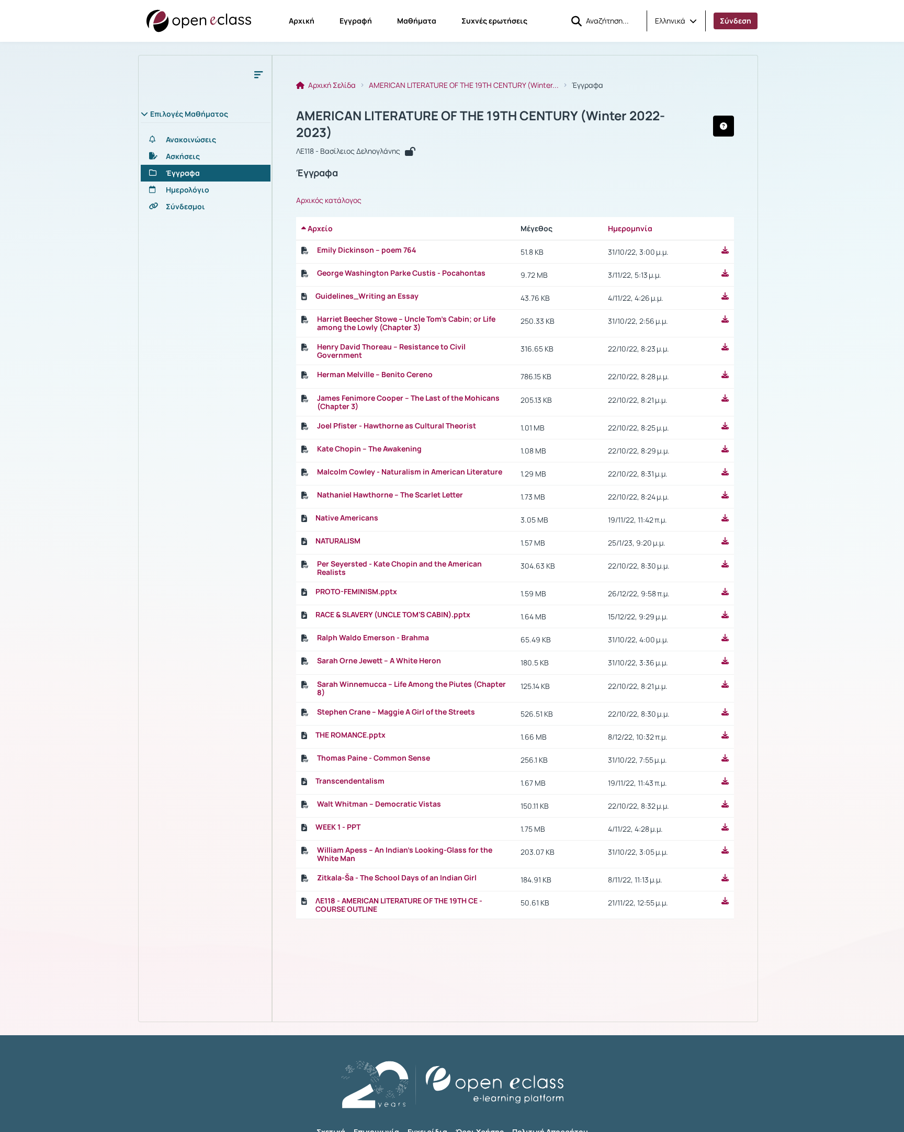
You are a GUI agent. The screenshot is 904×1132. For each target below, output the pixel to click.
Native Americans (346, 518)
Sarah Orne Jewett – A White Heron (379, 660)
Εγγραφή (356, 21)
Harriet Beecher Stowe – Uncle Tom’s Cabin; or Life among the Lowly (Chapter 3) (406, 323)
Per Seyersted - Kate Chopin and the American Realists (399, 568)
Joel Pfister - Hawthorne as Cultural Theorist (396, 426)
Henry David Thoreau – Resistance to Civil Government (391, 351)
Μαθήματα (416, 21)
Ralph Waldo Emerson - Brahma (373, 637)
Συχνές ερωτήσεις (494, 21)
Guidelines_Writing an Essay (367, 296)
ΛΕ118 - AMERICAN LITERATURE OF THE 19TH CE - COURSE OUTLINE (398, 905)
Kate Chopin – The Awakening (369, 449)
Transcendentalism (350, 781)
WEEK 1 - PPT (337, 827)
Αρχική (301, 21)
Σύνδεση (735, 21)
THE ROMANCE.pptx (350, 735)
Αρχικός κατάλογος (328, 200)
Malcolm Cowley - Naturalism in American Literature (409, 472)
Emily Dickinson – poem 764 (366, 250)
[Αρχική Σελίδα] (198, 21)
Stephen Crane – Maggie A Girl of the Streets (396, 712)
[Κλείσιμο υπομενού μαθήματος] (258, 74)
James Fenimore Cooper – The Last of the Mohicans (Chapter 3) (408, 402)
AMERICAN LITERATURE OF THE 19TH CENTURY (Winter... (464, 85)
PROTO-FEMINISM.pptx (356, 591)
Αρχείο (319, 228)
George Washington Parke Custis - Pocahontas (401, 273)
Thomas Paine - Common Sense (373, 758)
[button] (676, 21)
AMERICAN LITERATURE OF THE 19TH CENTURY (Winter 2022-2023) (480, 124)
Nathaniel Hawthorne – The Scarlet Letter (390, 495)
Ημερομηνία (630, 228)
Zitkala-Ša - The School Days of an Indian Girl (397, 878)
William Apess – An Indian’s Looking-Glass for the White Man (404, 854)
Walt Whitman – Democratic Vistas (379, 804)
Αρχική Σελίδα (331, 85)
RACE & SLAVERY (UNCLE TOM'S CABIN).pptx (392, 614)
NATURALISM (337, 541)
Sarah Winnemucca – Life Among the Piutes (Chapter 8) (411, 688)
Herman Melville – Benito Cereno (375, 374)
